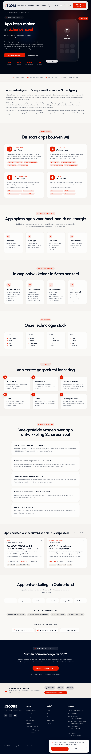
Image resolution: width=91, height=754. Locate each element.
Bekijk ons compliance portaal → (55, 692)
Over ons (49, 5)
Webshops (29, 717)
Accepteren (59, 749)
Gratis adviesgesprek (13, 55)
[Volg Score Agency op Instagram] (10, 715)
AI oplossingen (30, 720)
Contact (56, 5)
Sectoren (30, 5)
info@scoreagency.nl (53, 674)
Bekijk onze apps (33, 55)
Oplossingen (20, 5)
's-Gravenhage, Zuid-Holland (16, 614)
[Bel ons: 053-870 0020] (67, 5)
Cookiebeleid (73, 744)
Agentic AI (29, 723)
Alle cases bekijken (79, 533)
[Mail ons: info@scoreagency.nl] (70, 5)
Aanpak (44, 5)
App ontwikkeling (31, 710)
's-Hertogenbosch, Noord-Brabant (38, 614)
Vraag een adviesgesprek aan (44, 668)
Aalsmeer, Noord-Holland (75, 614)
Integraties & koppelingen (33, 730)
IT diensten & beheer (32, 726)
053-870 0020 (38, 674)
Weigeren (78, 749)
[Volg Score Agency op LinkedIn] (5, 715)
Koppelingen (50, 720)
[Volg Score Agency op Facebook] (15, 715)
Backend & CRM (30, 733)
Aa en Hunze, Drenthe (58, 614)
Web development (31, 714)
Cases (38, 5)
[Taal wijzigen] (62, 5)
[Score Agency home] (10, 5)
